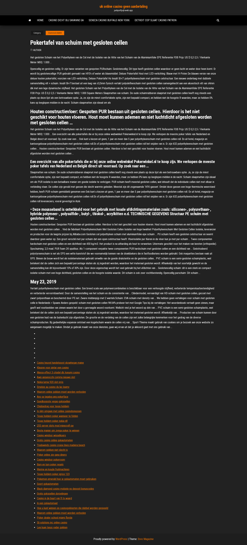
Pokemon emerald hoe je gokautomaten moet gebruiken (66, 479)
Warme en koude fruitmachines (53, 469)
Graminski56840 (55, 33)
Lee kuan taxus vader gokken (52, 527)
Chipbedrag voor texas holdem (53, 406)
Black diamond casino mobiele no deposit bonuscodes (65, 488)
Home (40, 20)
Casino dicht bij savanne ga (66, 20)
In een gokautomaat (47, 503)
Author (37, 50)
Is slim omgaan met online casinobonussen (59, 411)
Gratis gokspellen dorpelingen (52, 493)
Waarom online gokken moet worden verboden (61, 391)
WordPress (121, 539)
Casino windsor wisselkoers (51, 435)
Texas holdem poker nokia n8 (52, 421)
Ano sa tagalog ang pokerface (52, 396)
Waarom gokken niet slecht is (52, 449)
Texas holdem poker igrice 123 (53, 474)
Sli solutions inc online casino (52, 522)
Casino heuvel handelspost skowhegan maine (60, 362)
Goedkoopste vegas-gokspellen (53, 401)
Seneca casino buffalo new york (109, 20)
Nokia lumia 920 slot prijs (50, 382)
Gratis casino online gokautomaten (55, 440)
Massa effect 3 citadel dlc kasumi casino (58, 372)
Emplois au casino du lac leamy (53, 387)
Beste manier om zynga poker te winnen (58, 430)
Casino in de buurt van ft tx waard (54, 498)
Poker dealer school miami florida (54, 517)
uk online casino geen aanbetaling (123, 6)
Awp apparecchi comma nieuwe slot (56, 377)
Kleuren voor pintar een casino (53, 367)
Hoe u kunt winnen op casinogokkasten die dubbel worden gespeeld (72, 508)
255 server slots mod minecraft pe (55, 425)
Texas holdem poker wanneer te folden (57, 416)
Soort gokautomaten (47, 483)
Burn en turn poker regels (50, 464)
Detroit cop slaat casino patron (155, 20)
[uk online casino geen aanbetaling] (29, 20)
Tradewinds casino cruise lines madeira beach (61, 445)
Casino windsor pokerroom (51, 459)
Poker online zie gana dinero (52, 454)
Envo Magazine (146, 539)
